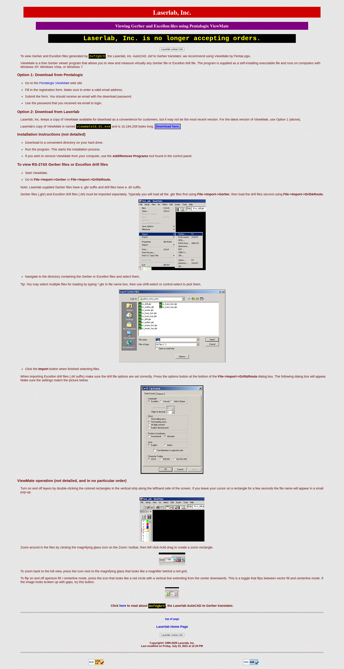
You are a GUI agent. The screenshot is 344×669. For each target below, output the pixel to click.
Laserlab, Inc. (172, 12)
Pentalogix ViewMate (54, 83)
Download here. (168, 126)
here (122, 605)
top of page (172, 618)
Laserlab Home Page (172, 626)
